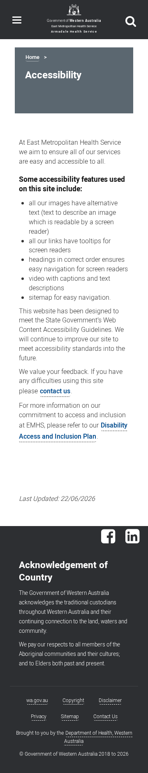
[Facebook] (108, 540)
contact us (55, 391)
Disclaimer (110, 700)
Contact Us (105, 716)
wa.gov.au (37, 700)
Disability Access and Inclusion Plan (73, 431)
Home (32, 57)
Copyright (73, 700)
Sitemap (70, 716)
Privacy (38, 716)
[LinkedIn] (132, 540)
